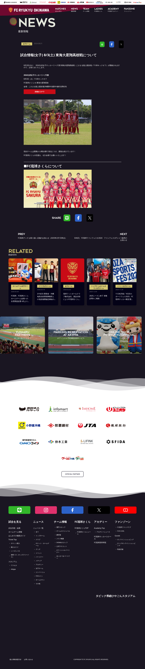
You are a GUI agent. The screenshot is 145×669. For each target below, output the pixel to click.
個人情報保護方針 (15, 659)
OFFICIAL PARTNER (72, 474)
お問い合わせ (28, 659)
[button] (60, 10)
